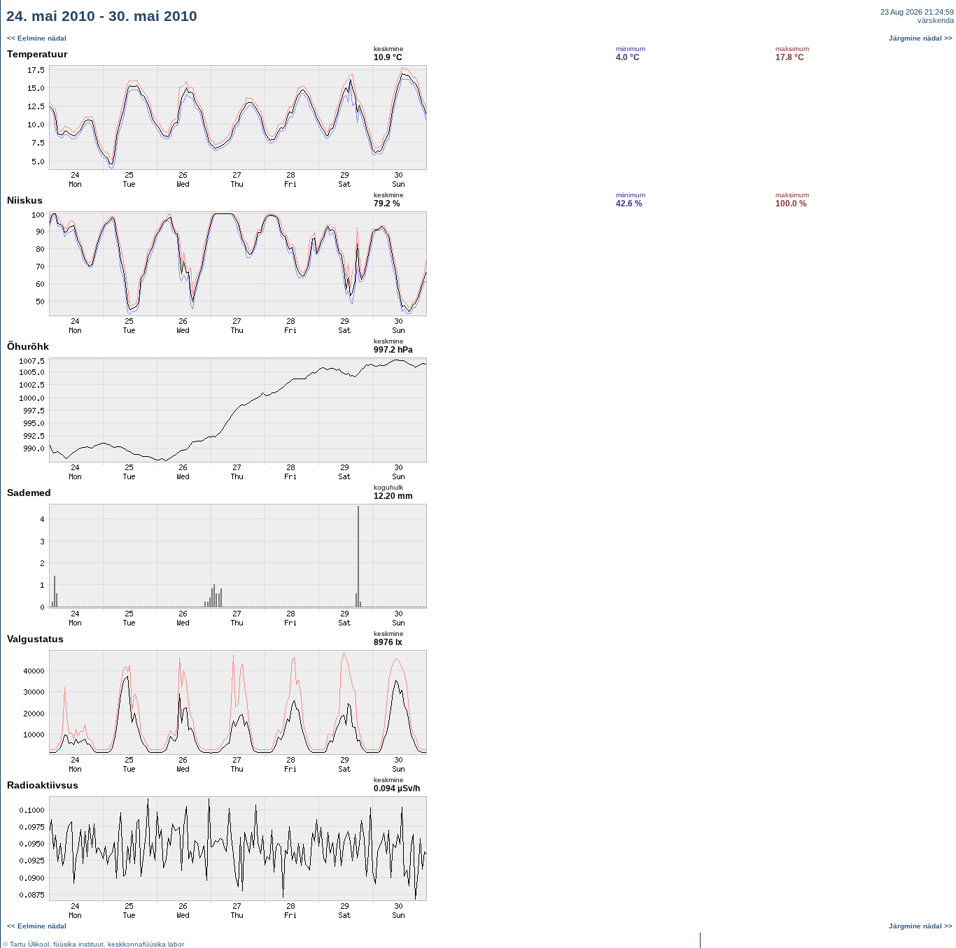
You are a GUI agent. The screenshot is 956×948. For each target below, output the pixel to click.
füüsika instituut (78, 944)
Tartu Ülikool (29, 944)
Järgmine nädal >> (921, 38)
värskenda (936, 20)
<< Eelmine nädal (36, 38)
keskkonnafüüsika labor (146, 944)
